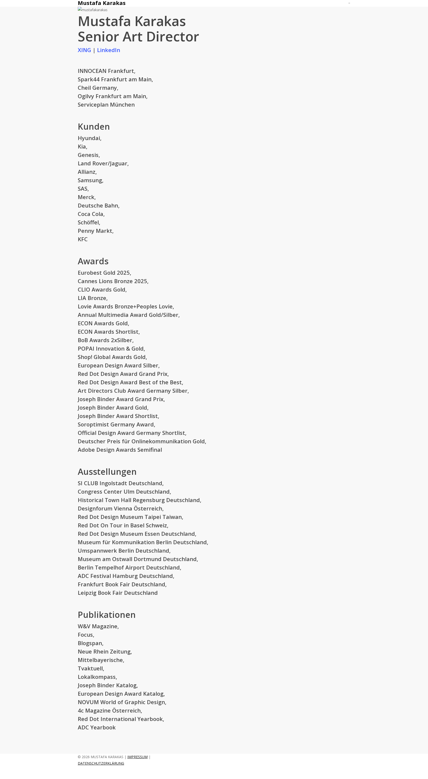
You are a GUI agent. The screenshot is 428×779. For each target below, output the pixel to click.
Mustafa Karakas (102, 2)
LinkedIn (108, 50)
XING (84, 50)
